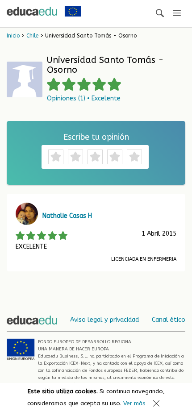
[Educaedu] (32, 11)
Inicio (13, 36)
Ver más (134, 403)
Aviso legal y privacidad (104, 320)
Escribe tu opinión (96, 137)
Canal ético (168, 320)
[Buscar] (159, 14)
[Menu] (176, 14)
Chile (32, 36)
